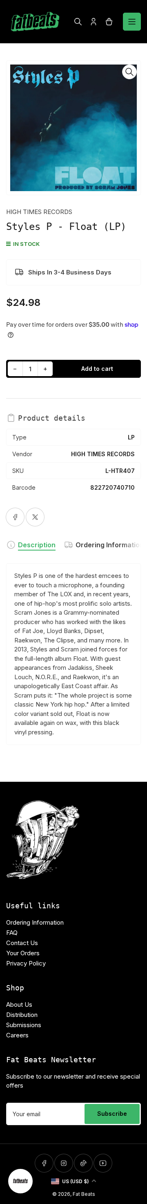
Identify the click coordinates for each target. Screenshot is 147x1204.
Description (37, 545)
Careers (17, 1035)
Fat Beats (84, 1194)
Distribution (22, 1015)
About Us (19, 1004)
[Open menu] (132, 22)
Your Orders (23, 953)
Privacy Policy (26, 963)
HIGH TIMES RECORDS (39, 212)
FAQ (12, 932)
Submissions (23, 1025)
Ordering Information (110, 545)
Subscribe (112, 1113)
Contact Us (22, 943)
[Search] (78, 22)
